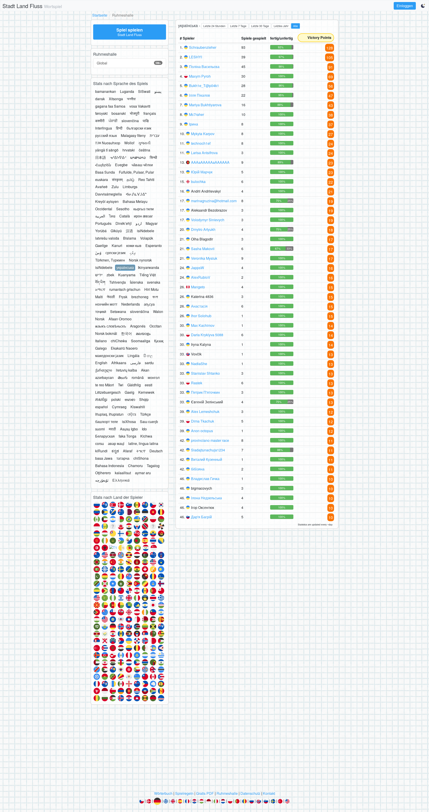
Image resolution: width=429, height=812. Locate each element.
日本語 (100, 157)
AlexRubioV (200, 277)
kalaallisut (123, 472)
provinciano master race (210, 440)
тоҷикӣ (100, 311)
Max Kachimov (202, 325)
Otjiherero (103, 472)
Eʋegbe (121, 164)
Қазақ (158, 340)
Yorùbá (101, 230)
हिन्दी (119, 128)
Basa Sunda (105, 172)
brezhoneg (139, 296)
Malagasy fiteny (133, 135)
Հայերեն (103, 164)
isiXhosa (129, 421)
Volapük (146, 238)
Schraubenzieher (202, 47)
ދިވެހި (133, 252)
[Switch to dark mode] (423, 5)
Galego (101, 348)
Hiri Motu (151, 289)
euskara (101, 179)
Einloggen (405, 5)
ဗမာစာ (130, 399)
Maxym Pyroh (200, 76)
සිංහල (148, 355)
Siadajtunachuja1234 (208, 450)
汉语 (129, 230)
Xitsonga (116, 98)
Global (129, 63)
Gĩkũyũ (116, 230)
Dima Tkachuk (202, 421)
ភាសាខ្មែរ (101, 399)
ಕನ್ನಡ (115, 450)
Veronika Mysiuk (204, 258)
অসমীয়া (131, 98)
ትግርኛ (140, 450)
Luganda (127, 91)
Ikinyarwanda (148, 267)
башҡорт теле (106, 421)
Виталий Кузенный (206, 459)
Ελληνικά (121, 480)
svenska (153, 282)
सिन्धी (153, 157)
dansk (100, 98)
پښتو (157, 91)
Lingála (133, 355)
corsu (99, 443)
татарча (122, 458)
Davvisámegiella (108, 194)
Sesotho (122, 208)
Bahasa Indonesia (109, 465)
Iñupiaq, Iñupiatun (109, 414)
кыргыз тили (143, 208)
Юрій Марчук (201, 171)
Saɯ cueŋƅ (149, 421)
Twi (120, 384)
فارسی (135, 362)
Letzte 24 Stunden (214, 26)
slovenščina (139, 311)
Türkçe (145, 414)
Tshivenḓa (117, 282)
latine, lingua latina (143, 443)
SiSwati (144, 91)
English (101, 362)
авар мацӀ (116, 443)
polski (116, 399)
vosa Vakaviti (139, 106)
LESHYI (195, 57)
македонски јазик (109, 355)
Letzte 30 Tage (260, 26)
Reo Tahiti (146, 179)
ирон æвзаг (143, 216)
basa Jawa (103, 458)
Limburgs (130, 186)
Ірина (193, 124)
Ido (144, 429)
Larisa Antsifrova (204, 152)
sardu (149, 362)
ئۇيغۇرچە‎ (101, 480)
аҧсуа (149, 304)
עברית (154, 135)
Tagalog (153, 465)
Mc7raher (196, 114)
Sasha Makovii (202, 248)
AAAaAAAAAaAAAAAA (210, 162)
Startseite (99, 15)
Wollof (129, 142)
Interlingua (103, 128)
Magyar (152, 223)
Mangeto (198, 286)
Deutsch (156, 450)
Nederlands (130, 304)
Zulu (115, 186)
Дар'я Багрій (201, 516)
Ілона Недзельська (206, 497)
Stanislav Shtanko (205, 373)
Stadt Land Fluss (32, 6)
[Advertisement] (214, 749)
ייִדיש (99, 274)
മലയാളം (143, 333)
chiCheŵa (119, 340)
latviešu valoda (107, 238)
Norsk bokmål (106, 333)
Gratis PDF (205, 793)
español (101, 406)
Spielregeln (184, 793)
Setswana (118, 311)
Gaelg (129, 392)
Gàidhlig (134, 384)
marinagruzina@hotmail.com (214, 200)
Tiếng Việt (147, 274)
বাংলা (155, 296)
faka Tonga (127, 436)
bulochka (198, 181)
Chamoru (135, 465)
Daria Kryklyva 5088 (207, 334)
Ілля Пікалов (199, 95)
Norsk (100, 318)
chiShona (141, 458)
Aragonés (137, 326)
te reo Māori (104, 384)
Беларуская (105, 436)
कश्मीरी (100, 120)
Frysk (123, 296)
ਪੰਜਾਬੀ (113, 120)
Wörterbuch (163, 793)
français (149, 113)
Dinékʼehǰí (124, 223)
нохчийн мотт (106, 304)
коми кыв (133, 245)
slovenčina (130, 120)
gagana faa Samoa (110, 106)
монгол (154, 377)
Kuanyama (126, 274)
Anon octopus (202, 430)
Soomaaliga (140, 340)
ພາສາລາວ (138, 157)
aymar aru (143, 472)
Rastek (196, 382)
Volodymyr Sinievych (207, 219)
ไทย (112, 216)
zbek (110, 274)
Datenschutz (250, 793)
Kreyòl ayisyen (107, 201)
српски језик (115, 252)
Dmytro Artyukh (203, 229)
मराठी (112, 429)
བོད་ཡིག (100, 282)
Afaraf (127, 450)
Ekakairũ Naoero (124, 348)
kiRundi (101, 450)
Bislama (129, 238)
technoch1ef (200, 143)
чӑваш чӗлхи (142, 164)
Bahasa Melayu (135, 201)
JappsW (197, 267)
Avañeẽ (101, 186)
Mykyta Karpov (202, 133)
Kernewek (146, 392)
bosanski (118, 113)
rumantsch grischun (124, 289)
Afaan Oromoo (120, 318)
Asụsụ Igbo (129, 429)
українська (125, 267)
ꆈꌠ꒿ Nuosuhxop (107, 142)
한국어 (126, 333)
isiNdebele (145, 230)
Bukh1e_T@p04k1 (204, 85)
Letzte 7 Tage (238, 26)
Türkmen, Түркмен (110, 260)
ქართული (103, 370)
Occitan (155, 326)
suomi (100, 429)
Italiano (101, 340)
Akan (145, 370)
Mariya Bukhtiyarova (205, 104)
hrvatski (128, 150)
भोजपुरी (134, 113)
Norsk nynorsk (140, 260)
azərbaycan (104, 377)
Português (103, 223)
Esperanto (153, 245)
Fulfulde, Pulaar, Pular (136, 172)
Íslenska (136, 282)
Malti (99, 296)
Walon (158, 311)
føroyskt (101, 113)
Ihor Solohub (201, 315)
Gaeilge (101, 245)
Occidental (103, 208)
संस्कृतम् (117, 179)
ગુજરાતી (144, 142)
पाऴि (146, 120)
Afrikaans (118, 362)
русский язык (106, 135)
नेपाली (111, 296)
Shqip (144, 399)
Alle (295, 26)
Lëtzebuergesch (108, 392)
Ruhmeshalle (227, 793)
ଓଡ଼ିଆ (132, 414)
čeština (144, 150)
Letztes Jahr (281, 26)
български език (138, 128)
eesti (148, 384)
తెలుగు (123, 377)
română (138, 377)
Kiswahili (137, 406)
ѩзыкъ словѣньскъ (110, 326)
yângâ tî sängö (106, 150)
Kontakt (269, 793)
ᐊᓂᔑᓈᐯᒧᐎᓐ (136, 194)
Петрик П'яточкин (205, 392)
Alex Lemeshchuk (205, 411)
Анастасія (199, 306)
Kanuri (117, 245)
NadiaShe (199, 363)
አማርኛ (100, 289)
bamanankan (105, 91)
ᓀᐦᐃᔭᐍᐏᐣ (118, 157)
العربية (100, 216)
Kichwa (146, 436)
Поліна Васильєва (204, 66)
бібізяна (197, 469)
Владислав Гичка (205, 478)
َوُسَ (98, 252)
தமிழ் (130, 179)
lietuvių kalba (126, 370)
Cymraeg (119, 406)
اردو (139, 223)
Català (124, 216)
